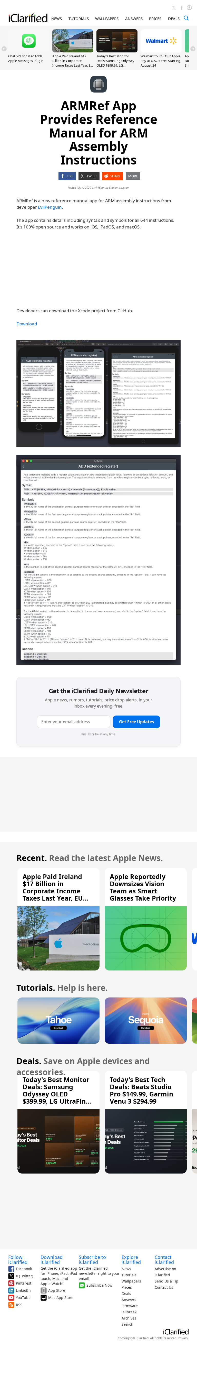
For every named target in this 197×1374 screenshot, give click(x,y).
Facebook (24, 1268)
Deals (126, 1293)
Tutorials (129, 1274)
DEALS (174, 18)
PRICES (155, 18)
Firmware (130, 1305)
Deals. (28, 1060)
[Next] (192, 48)
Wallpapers (131, 1281)
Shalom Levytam (119, 187)
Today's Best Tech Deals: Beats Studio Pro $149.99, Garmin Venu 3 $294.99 (141, 1090)
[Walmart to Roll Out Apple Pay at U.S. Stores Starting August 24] (161, 51)
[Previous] (4, 48)
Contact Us (164, 1287)
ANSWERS (134, 18)
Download (26, 324)
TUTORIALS (78, 18)
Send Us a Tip (166, 1281)
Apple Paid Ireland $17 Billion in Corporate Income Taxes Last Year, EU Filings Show (72, 63)
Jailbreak (129, 1311)
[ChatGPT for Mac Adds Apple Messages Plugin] (28, 51)
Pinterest (23, 1283)
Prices (127, 1287)
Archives (129, 1318)
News (126, 1268)
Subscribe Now (99, 1285)
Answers (129, 1299)
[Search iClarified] (186, 18)
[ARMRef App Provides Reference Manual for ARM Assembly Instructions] (98, 393)
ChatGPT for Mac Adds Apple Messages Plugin (25, 58)
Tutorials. (35, 987)
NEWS (56, 18)
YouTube (23, 1297)
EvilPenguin (50, 207)
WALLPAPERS (107, 18)
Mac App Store (60, 1297)
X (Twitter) (24, 1276)
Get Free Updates (136, 722)
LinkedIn (23, 1290)
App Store (56, 1290)
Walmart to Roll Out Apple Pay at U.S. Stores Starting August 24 (160, 61)
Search (127, 1324)
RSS (19, 1304)
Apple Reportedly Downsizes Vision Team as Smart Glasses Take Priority (143, 887)
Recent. (31, 857)
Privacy (183, 1338)
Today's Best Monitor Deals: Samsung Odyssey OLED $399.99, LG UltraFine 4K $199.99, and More (115, 65)
